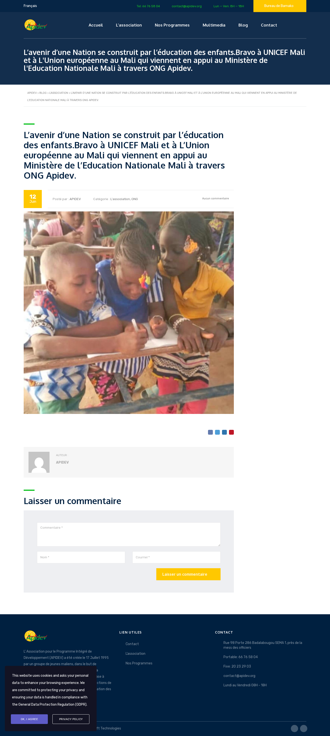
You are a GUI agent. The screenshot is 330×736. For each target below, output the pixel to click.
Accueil (96, 24)
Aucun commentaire (215, 198)
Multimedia (214, 24)
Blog (243, 24)
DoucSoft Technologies (102, 728)
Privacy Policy (71, 719)
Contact (269, 24)
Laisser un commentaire (184, 574)
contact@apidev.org (239, 676)
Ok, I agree (29, 719)
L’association (129, 24)
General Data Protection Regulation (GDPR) (52, 704)
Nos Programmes (172, 24)
